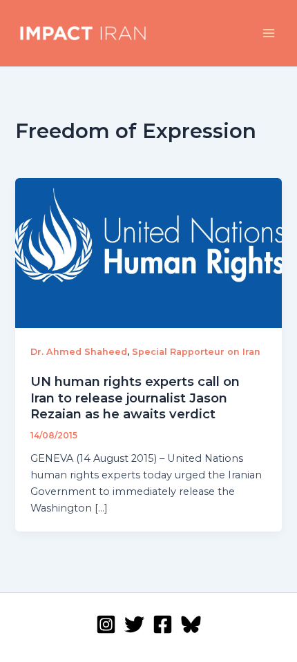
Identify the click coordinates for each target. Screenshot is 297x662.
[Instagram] (106, 624)
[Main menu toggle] (268, 33)
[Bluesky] (191, 624)
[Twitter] (134, 624)
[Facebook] (163, 624)
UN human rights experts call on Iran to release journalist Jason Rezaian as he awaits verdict (135, 397)
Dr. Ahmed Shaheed (78, 352)
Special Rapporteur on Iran (196, 352)
